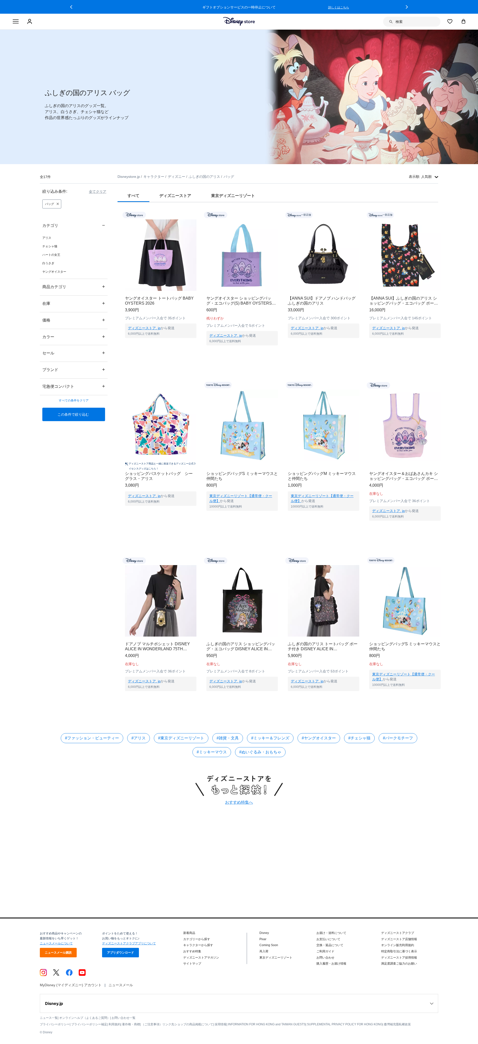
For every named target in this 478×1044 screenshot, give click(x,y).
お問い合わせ (325, 957)
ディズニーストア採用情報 (399, 957)
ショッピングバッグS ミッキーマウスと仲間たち (242, 476)
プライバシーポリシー (55, 1024)
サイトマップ (192, 963)
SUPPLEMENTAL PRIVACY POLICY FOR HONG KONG (344, 1024)
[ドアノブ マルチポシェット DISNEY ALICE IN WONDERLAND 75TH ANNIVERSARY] (160, 601)
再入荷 (263, 951)
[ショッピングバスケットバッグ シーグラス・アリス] (160, 425)
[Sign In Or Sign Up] (30, 21)
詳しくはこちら (338, 7)
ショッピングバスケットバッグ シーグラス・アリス (159, 476)
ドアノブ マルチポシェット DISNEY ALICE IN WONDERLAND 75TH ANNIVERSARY (157, 647)
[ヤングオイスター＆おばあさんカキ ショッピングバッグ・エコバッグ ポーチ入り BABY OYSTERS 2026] (405, 425)
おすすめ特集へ (239, 802)
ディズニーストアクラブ (397, 933)
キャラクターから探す (198, 945)
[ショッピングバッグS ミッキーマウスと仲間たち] (242, 425)
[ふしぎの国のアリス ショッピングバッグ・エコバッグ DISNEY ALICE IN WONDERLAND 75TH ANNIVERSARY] (242, 601)
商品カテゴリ (73, 286)
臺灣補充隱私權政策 (397, 1024)
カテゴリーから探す (196, 939)
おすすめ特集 (192, 951)
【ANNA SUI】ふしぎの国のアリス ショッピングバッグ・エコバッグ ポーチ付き (403, 301)
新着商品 (189, 933)
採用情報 (221, 1024)
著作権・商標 (131, 1024)
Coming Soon (268, 945)
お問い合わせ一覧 (123, 1018)
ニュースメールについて (56, 943)
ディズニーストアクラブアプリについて (129, 943)
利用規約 (114, 1024)
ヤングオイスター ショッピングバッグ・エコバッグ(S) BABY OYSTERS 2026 (239, 301)
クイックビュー (161, 344)
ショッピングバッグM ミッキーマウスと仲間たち (322, 476)
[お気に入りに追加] (196, 215)
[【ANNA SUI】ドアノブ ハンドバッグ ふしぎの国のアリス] (323, 255)
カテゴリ (73, 225)
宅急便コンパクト (73, 386)
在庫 (73, 303)
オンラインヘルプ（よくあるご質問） (84, 1018)
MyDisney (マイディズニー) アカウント (71, 985)
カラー (73, 336)
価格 (73, 320)
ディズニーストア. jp (144, 328)
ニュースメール (121, 985)
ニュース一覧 (49, 1018)
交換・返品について (329, 945)
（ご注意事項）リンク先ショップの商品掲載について (177, 1024)
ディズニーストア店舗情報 (399, 939)
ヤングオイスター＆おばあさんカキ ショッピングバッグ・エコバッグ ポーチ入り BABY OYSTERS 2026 (403, 476)
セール (73, 352)
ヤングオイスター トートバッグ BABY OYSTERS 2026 (159, 300)
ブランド (73, 369)
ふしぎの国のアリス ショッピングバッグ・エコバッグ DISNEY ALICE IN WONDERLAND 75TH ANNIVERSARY (241, 647)
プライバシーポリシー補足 (89, 1024)
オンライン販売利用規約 (397, 945)
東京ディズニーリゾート (275, 957)
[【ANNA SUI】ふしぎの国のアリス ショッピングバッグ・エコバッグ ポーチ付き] (405, 255)
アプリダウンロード (120, 952)
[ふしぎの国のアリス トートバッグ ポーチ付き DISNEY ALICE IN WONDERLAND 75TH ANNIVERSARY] (323, 601)
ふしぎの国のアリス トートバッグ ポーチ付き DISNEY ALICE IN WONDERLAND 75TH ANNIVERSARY (323, 647)
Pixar (262, 939)
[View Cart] (464, 21)
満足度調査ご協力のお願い (399, 963)
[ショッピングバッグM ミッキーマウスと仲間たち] (323, 425)
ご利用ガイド (325, 951)
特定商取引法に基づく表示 (399, 951)
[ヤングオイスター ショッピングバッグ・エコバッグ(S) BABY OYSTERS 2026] (242, 255)
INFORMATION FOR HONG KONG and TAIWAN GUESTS (266, 1024)
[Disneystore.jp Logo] (239, 21)
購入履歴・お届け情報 (331, 963)
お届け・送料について (331, 933)
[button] (71, 7)
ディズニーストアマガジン (201, 957)
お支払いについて (328, 939)
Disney (264, 933)
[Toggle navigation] (15, 21)
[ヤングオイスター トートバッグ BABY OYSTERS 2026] (160, 255)
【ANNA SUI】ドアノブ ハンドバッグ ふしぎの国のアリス (322, 300)
